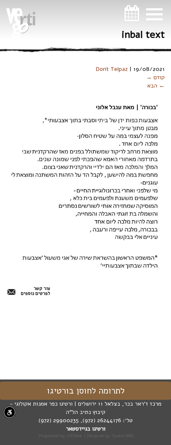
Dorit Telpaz (112, 69)
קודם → (155, 77)
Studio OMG (123, 435)
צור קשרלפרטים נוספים (35, 291)
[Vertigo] (20, 23)
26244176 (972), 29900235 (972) (80, 420)
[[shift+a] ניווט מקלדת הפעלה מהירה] (9, 412)
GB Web (74, 435)
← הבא (156, 86)
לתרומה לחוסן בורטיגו (86, 390)
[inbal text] (83, 183)
